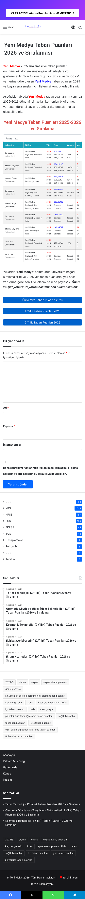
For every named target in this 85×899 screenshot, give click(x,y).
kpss (30, 702)
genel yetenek (13, 688)
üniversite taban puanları (19, 736)
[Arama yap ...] (80, 28)
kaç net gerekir (13, 702)
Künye (7, 773)
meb (32, 709)
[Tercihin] (33, 27)
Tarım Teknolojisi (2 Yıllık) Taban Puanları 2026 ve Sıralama (42, 804)
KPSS (9, 514)
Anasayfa (9, 755)
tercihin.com (70, 877)
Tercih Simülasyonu (42, 883)
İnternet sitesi (12, 444)
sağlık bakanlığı (66, 716)
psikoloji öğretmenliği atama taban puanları (29, 716)
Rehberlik (11, 546)
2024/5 (9, 682)
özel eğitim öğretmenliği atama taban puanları (30, 729)
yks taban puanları (41, 722)
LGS (8, 521)
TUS (8, 533)
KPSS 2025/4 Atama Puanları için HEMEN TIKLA (42, 13)
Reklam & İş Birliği (14, 761)
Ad (6, 407)
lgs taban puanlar (14, 709)
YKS (8, 508)
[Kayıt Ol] (73, 28)
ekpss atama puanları (55, 682)
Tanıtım (10, 559)
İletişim (7, 779)
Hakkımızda (10, 767)
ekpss (34, 682)
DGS (8, 501)
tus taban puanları (15, 722)
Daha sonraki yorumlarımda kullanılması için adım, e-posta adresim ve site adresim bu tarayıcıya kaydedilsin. (40, 470)
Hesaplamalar (14, 540)
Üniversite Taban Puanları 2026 (42, 300)
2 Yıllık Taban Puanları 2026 (42, 322)
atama (22, 682)
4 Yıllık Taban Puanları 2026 (42, 311)
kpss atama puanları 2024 (52, 702)
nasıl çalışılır (47, 709)
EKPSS (10, 527)
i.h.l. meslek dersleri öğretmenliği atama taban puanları (35, 695)
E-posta (9, 426)
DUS (8, 552)
